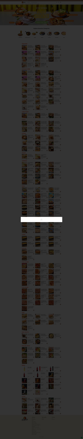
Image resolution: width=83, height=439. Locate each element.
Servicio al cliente (33, 421)
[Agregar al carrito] (33, 49)
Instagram (43, 418)
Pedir (52, 418)
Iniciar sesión (53, 419)
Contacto (33, 420)
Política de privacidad (34, 434)
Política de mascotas (34, 431)
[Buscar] (56, 2)
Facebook (43, 419)
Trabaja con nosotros (34, 422)
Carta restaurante (33, 419)
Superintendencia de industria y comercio (36, 432)
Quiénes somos (33, 418)
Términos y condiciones (34, 433)
